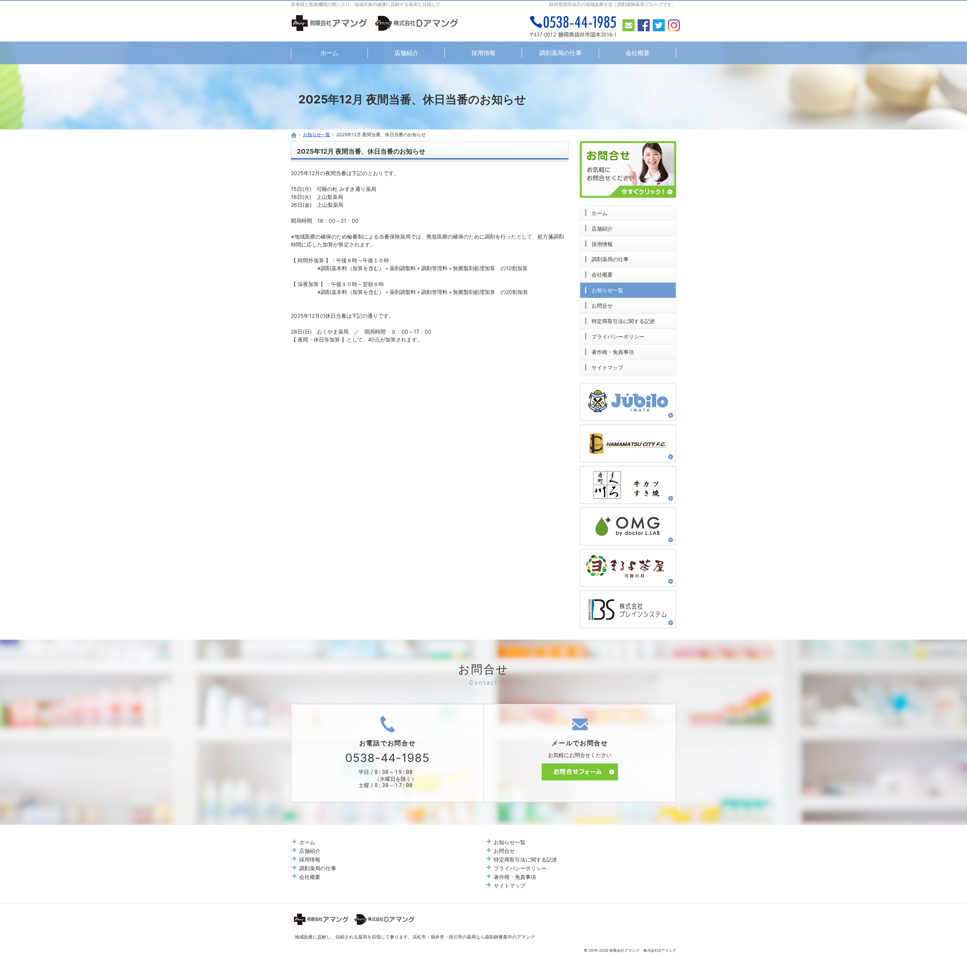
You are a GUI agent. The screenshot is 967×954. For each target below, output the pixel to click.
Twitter (659, 25)
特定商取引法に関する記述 (623, 321)
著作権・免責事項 (613, 352)
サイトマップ (607, 367)
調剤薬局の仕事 (610, 259)
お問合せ (602, 305)
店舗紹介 (602, 228)
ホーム (599, 213)
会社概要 (602, 274)
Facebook (644, 25)
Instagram (674, 25)
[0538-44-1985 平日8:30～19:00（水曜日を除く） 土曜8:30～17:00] (573, 26)
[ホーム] (294, 135)
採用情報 (602, 244)
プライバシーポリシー (618, 336)
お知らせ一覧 (607, 290)
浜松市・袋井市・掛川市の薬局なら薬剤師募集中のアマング (473, 937)
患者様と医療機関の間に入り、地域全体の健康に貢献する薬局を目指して (365, 4)
